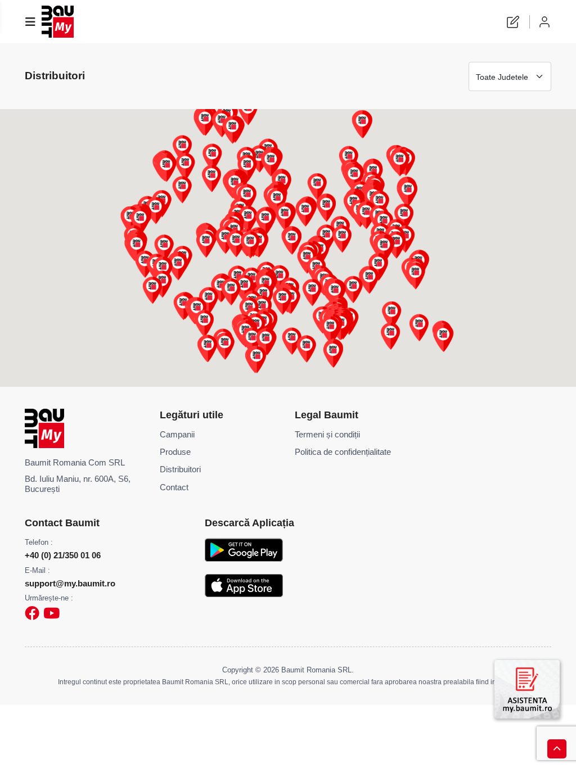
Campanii (177, 434)
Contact (174, 487)
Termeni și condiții (327, 434)
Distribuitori (180, 469)
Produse (175, 452)
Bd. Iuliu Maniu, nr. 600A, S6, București (77, 484)
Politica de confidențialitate (343, 452)
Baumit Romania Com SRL (75, 462)
